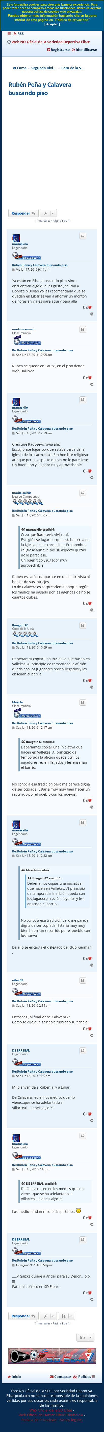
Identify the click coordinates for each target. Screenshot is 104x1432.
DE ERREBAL (21, 1050)
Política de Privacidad (39, 1419)
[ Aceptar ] (52, 24)
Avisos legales (71, 1419)
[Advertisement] (52, 154)
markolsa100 (21, 493)
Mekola (17, 702)
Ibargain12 (20, 625)
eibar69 (17, 980)
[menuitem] (18, 34)
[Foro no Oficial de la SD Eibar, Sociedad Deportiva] (52, 1356)
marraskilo (20, 244)
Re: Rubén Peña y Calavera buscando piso (42, 350)
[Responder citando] (83, 236)
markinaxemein (23, 329)
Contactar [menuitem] (62, 1376)
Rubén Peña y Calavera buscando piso (39, 88)
